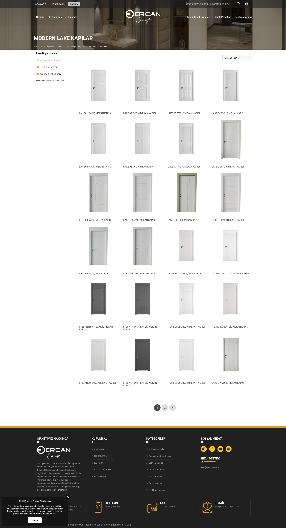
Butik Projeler (222, 17)
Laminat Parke (155, 476)
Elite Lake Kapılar (48, 67)
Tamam (34, 520)
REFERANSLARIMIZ (103, 469)
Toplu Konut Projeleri (198, 17)
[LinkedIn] (229, 451)
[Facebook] (212, 451)
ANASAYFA (40, 4)
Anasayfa (38, 47)
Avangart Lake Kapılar (51, 74)
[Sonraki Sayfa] (172, 407)
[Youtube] (220, 451)
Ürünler (40, 17)
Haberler (73, 17)
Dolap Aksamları (156, 469)
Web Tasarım (86, 524)
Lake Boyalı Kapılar (75, 47)
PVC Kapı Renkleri (157, 490)
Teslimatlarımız (243, 17)
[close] (67, 497)
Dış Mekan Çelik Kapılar (160, 456)
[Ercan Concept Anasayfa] (143, 17)
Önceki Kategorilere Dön (50, 80)
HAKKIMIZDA (58, 4)
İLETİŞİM (74, 4)
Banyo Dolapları (156, 463)
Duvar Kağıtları (155, 483)
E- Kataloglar (56, 17)
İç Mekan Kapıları (55, 47)
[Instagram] (204, 451)
